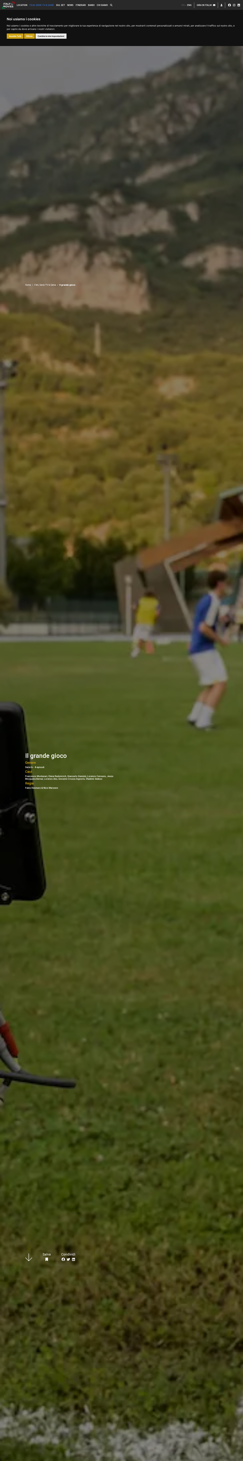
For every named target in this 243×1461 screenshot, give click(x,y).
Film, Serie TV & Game (42, 5)
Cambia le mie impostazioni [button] (51, 36)
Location (22, 5)
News (70, 5)
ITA (183, 5)
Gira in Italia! (205, 5)
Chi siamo (102, 5)
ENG (189, 5)
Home (28, 285)
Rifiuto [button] (29, 36)
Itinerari (81, 5)
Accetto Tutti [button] (15, 36)
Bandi (91, 5)
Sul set (60, 5)
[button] (111, 5)
